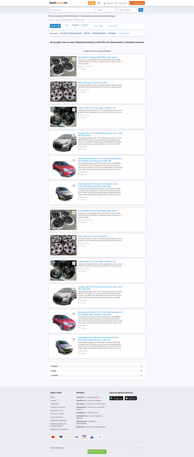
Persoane (111, 33)
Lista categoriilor (56, 417)
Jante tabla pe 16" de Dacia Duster (92, 83)
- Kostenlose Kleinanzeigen (91, 427)
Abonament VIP (56, 410)
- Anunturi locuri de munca (90, 404)
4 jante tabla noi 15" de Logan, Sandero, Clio (97, 108)
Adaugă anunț (137, 3)
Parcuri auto (123, 3)
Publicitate (54, 404)
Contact (53, 400)
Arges (86, 33)
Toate (67, 26)
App (92, 3)
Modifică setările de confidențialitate (57, 425)
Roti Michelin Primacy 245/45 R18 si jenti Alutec (97, 57)
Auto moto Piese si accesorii (70, 33)
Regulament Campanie (59, 429)
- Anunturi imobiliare (88, 400)
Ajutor (52, 397)
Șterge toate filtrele (124, 33)
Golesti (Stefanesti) (98, 33)
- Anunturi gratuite (87, 397)
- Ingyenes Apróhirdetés (86, 422)
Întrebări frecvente (57, 407)
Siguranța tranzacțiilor (58, 420)
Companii (84, 26)
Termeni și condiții (57, 414)
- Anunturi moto (87, 413)
